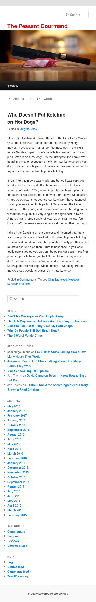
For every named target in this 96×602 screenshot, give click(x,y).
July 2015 (13, 491)
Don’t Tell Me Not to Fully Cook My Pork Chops (40, 326)
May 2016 (13, 444)
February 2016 (17, 458)
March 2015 (15, 510)
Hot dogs (74, 279)
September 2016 (18, 429)
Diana (11, 371)
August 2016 (15, 434)
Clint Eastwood (57, 279)
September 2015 (18, 482)
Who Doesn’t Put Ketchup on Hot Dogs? (36, 118)
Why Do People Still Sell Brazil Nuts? (33, 330)
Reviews (13, 541)
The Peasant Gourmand (37, 26)
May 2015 (13, 500)
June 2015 (14, 496)
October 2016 (16, 425)
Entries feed (15, 567)
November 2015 (18, 472)
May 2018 (13, 406)
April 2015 (14, 505)
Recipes (13, 85)
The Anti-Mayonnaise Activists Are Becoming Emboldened (47, 321)
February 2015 (17, 515)
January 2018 (16, 411)
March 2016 (15, 453)
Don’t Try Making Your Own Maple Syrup (35, 316)
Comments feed (18, 571)
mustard (24, 283)
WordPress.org (17, 576)
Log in (11, 562)
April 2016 (14, 449)
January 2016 (16, 463)
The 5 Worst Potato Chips (25, 335)
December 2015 (17, 467)
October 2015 (16, 477)
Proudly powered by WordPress (48, 593)
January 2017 (16, 420)
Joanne (12, 361)
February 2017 (17, 415)
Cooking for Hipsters (34, 371)
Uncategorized (17, 545)
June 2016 (14, 439)
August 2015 (15, 486)
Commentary (27, 279)
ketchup (12, 283)
